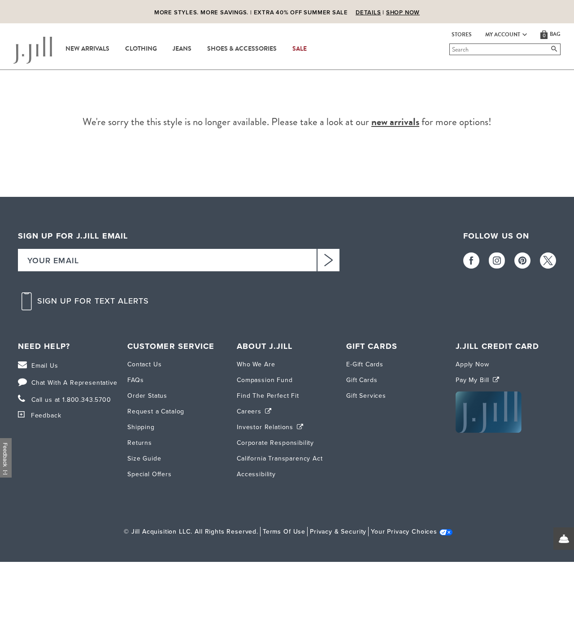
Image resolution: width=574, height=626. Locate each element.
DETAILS (368, 9)
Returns (139, 443)
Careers (250, 411)
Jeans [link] (182, 48)
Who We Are (256, 364)
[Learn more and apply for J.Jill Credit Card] (489, 430)
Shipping (141, 427)
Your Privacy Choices (404, 531)
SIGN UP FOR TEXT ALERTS (93, 301)
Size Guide (144, 458)
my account (502, 34)
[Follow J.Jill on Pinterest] (522, 260)
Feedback (46, 415)
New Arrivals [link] (87, 48)
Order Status (147, 395)
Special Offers (149, 474)
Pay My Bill (473, 380)
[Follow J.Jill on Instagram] (497, 260)
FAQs (135, 380)
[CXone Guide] (563, 538)
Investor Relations (266, 427)
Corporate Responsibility (275, 443)
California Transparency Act (280, 458)
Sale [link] (299, 48)
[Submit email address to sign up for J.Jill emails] (328, 260)
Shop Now (403, 9)
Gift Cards (361, 380)
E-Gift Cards (364, 364)
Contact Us (144, 364)
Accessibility (256, 474)
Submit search (451, 49)
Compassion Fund (265, 380)
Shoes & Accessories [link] (242, 48)
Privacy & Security (338, 531)
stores (462, 34)
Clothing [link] (141, 48)
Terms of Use (284, 531)
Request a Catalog (155, 411)
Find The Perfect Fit (268, 395)
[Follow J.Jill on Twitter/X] (548, 260)
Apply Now (472, 364)
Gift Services (366, 395)
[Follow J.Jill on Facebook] (471, 260)
